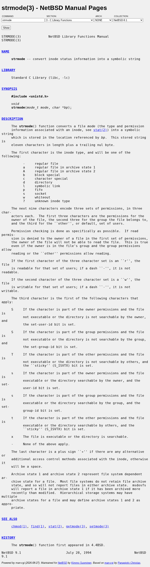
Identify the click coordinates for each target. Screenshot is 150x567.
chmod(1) (19, 526)
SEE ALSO (9, 519)
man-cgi (108, 562)
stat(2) (100, 130)
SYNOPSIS (9, 89)
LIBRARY (8, 70)
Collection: (121, 16)
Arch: (101, 16)
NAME (5, 51)
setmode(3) (99, 526)
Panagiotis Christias (129, 562)
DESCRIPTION (12, 119)
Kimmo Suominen (81, 562)
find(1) (38, 526)
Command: (9, 16)
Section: (52, 16)
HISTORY (8, 538)
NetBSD (62, 562)
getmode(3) (76, 526)
